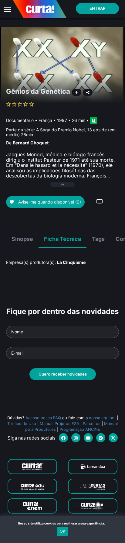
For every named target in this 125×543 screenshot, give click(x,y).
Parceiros (91, 423)
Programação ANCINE (79, 429)
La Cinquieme (71, 262)
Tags (98, 239)
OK (62, 531)
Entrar (97, 8)
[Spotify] (100, 437)
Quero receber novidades (63, 374)
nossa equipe (101, 417)
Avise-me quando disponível (49, 201)
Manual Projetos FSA (59, 423)
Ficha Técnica (62, 239)
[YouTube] (88, 437)
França (45, 120)
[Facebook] (63, 437)
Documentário (20, 120)
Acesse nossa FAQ (43, 417)
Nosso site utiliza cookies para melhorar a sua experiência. (62, 523)
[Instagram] (75, 437)
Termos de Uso (21, 423)
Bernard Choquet (31, 142)
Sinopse (22, 239)
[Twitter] (113, 437)
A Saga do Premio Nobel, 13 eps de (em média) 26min (61, 132)
